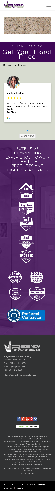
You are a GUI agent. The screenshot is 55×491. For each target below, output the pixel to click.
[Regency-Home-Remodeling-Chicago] (22, 5)
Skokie (31, 462)
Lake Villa (33, 451)
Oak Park (15, 459)
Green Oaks (25, 446)
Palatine (22, 459)
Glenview (9, 446)
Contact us (25, 473)
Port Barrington (40, 459)
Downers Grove (37, 441)
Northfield (8, 459)
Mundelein (18, 456)
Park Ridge (30, 459)
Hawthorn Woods (36, 446)
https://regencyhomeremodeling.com (20, 374)
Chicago (12, 441)
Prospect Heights (22, 462)
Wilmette (30, 464)
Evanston (21, 444)
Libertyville (13, 454)
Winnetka (39, 464)
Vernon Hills (38, 462)
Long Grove (31, 454)
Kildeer (30, 449)
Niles (24, 456)
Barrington (36, 439)
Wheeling (22, 464)
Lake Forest (25, 451)
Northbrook (43, 456)
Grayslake (16, 446)
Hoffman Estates (16, 449)
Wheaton (15, 464)
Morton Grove (41, 454)
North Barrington (32, 456)
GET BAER (41, 485)
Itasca (25, 449)
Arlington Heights (25, 439)
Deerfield (19, 441)
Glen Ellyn (38, 444)
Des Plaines (27, 441)
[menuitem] (47, 5)
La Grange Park (38, 449)
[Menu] (47, 5)
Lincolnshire (22, 454)
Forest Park (30, 444)
